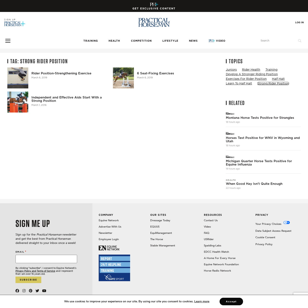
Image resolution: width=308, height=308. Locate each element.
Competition (141, 40)
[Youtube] (44, 290)
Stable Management (162, 245)
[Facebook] (17, 290)
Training (90, 40)
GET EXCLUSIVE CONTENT (154, 8)
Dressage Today (160, 220)
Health (114, 40)
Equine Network (109, 220)
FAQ (206, 233)
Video (220, 40)
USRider (209, 239)
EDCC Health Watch (216, 252)
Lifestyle (170, 40)
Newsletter (105, 233)
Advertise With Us (110, 227)
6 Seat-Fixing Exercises (155, 73)
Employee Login (109, 239)
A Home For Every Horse (220, 258)
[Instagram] (24, 290)
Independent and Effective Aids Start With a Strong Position (66, 99)
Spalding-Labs (212, 245)
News (193, 40)
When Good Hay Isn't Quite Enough (254, 183)
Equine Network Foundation (221, 264)
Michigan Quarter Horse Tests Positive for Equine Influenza (259, 162)
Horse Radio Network (217, 271)
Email (21, 251)
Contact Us (211, 220)
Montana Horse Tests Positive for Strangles (260, 117)
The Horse (156, 239)
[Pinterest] (30, 290)
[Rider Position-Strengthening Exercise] (17, 77)
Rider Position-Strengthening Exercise (61, 73)
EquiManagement (161, 233)
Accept (231, 301)
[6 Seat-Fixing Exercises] (123, 77)
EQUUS (154, 227)
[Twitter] (37, 290)
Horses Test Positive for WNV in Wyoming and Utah (263, 139)
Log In (299, 22)
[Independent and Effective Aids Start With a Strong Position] (17, 102)
